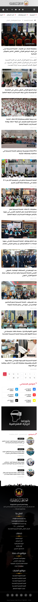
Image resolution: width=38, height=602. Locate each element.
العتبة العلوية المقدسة (19, 575)
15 (34, 378)
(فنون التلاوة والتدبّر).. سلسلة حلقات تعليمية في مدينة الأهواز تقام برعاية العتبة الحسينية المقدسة (19, 332)
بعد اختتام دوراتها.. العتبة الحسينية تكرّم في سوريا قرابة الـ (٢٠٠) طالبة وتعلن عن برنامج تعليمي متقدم (20, 242)
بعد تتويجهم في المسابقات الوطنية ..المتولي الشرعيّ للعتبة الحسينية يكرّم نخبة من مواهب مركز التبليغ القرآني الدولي (19, 273)
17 (25, 378)
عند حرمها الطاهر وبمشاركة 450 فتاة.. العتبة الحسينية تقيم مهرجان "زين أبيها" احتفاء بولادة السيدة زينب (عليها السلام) (21, 122)
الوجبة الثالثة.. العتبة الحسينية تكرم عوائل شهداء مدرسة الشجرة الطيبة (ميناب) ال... (13, 473)
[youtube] (16, 9)
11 (18, 374)
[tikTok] (7, 595)
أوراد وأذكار (19, 546)
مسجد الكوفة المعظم (19, 588)
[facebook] (22, 9)
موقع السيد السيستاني (19, 558)
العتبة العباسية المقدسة (19, 586)
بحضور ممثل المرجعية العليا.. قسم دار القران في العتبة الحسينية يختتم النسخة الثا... (13, 442)
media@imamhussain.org (19, 523)
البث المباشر (19, 541)
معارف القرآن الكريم (30, 44)
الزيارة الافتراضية (19, 543)
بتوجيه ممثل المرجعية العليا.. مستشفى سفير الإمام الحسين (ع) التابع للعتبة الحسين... (13, 463)
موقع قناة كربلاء (19, 566)
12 (13, 374)
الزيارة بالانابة (19, 538)
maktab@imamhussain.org (19, 521)
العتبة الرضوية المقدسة (19, 581)
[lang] (3, 10)
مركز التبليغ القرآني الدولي (13, 20)
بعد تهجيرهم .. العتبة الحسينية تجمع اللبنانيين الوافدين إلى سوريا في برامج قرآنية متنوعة (21, 303)
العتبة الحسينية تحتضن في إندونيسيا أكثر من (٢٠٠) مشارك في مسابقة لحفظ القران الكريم (20, 181)
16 (30, 378)
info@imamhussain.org (19, 518)
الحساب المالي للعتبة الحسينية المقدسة (19, 529)
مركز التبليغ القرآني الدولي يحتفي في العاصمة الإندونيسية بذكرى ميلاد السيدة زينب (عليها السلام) (19, 91)
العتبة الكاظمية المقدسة (19, 578)
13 (9, 374)
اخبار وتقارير (21, 439)
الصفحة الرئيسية (28, 20)
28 (13, 378)
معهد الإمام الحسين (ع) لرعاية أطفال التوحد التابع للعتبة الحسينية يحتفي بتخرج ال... (13, 452)
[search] (7, 10)
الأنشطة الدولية (31, 85)
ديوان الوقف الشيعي (19, 561)
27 (18, 378)
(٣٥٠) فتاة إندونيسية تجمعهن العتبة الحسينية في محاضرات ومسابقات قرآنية (20, 152)
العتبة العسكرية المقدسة (19, 583)
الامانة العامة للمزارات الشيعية (19, 563)
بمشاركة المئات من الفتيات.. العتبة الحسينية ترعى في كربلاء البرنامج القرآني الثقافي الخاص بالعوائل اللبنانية (20, 51)
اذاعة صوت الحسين (19, 548)
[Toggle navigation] (34, 9)
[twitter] (19, 9)
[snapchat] (12, 595)
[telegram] (16, 595)
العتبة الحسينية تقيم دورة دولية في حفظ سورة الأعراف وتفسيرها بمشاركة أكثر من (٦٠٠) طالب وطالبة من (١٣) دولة (19, 363)
